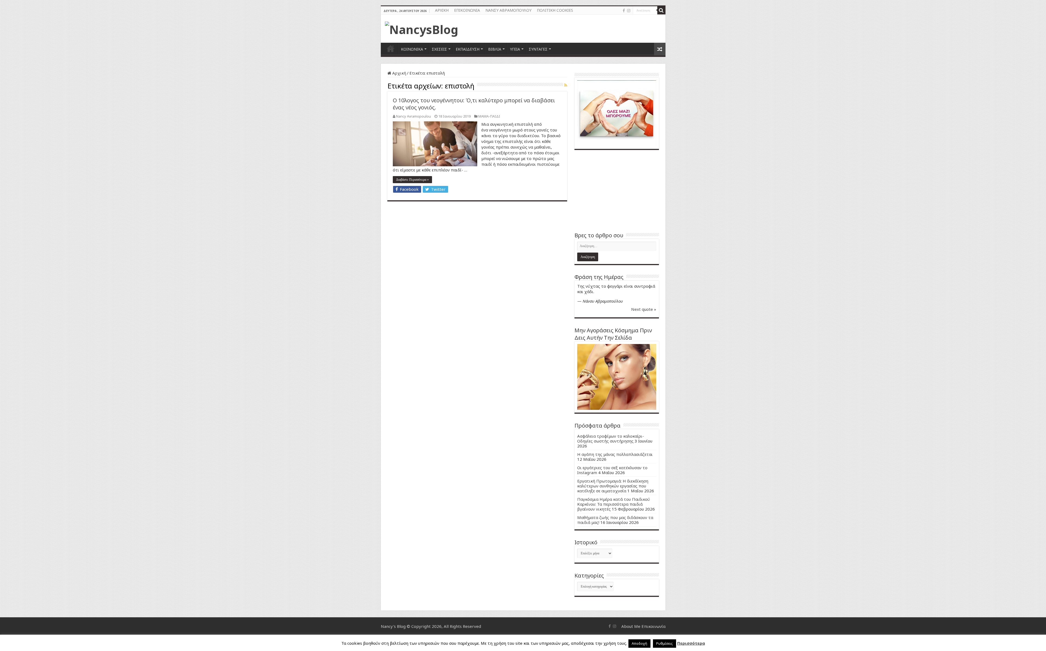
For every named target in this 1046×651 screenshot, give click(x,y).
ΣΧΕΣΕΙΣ (439, 49)
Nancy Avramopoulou (413, 116)
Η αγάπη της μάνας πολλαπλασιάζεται (615, 454)
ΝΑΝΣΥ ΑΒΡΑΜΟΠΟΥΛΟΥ (508, 10)
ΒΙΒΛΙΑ (494, 49)
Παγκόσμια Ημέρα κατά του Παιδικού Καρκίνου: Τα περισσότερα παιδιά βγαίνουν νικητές (613, 504)
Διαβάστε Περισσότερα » (412, 180)
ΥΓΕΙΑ (515, 49)
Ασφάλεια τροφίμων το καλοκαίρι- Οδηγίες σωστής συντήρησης (610, 438)
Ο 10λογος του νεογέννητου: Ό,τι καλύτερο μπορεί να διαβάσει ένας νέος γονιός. (474, 104)
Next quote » (643, 309)
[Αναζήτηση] (661, 10)
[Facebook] (623, 10)
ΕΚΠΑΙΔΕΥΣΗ (467, 49)
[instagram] (629, 10)
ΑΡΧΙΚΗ (442, 10)
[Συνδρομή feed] (565, 85)
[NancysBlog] (421, 28)
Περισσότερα (691, 643)
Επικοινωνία (653, 626)
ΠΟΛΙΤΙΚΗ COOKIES (555, 10)
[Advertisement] (616, 191)
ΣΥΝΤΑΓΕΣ (538, 49)
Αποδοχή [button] (639, 643)
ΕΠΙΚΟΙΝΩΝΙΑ (467, 10)
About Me (630, 626)
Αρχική (398, 73)
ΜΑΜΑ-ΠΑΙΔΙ (489, 116)
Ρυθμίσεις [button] (664, 643)
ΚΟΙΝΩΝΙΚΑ (412, 49)
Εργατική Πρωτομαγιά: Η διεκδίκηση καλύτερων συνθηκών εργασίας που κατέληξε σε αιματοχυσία (612, 485)
